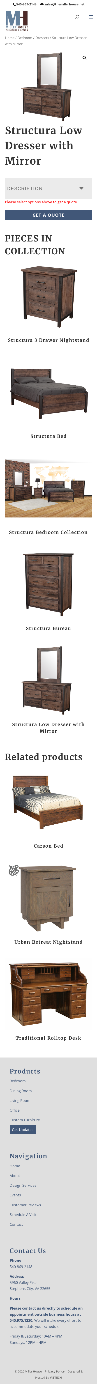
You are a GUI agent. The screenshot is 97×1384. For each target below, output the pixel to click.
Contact (16, 1224)
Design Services (23, 1185)
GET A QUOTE (48, 215)
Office (15, 1110)
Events (15, 1195)
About (15, 1175)
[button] (85, 58)
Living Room (20, 1100)
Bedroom (25, 37)
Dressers (42, 37)
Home (9, 37)
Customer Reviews (25, 1204)
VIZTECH (56, 1377)
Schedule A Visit (23, 1214)
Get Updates (22, 1129)
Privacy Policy (55, 1371)
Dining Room (21, 1090)
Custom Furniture (25, 1119)
